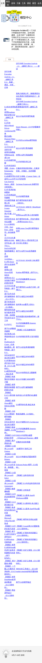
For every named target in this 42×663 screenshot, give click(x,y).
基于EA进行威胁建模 (24, 387)
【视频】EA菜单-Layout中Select (10, 475)
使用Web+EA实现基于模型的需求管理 (9, 280)
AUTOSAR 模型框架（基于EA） (9, 288)
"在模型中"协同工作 (24, 449)
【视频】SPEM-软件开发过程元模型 (9, 422)
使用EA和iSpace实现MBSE (8, 272)
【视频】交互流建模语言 (26, 330)
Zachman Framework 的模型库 (27, 184)
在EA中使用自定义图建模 (26, 373)
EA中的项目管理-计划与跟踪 (27, 336)
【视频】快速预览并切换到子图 (9, 379)
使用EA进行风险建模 (24, 155)
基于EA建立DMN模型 (24, 296)
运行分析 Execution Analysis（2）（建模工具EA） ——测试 (28, 66)
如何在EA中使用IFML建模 (26, 395)
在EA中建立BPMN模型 (25, 356)
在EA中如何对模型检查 (25, 116)
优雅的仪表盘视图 (23, 442)
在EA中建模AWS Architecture (27, 422)
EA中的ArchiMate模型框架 (26, 140)
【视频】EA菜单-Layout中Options (10, 448)
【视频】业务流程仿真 (25, 475)
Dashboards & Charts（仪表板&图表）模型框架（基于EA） (9, 347)
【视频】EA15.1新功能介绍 (9, 395)
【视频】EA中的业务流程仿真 (28, 483)
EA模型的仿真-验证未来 (25, 405)
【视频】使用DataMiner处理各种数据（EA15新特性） (10, 582)
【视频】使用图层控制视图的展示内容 (9, 387)
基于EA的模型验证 (23, 582)
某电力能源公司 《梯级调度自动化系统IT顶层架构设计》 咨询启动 (28, 96)
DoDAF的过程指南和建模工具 (10, 251)
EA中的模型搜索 (22, 196)
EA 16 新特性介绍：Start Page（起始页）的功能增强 (9, 229)
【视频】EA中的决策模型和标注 (10, 496)
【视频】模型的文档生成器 (27, 519)
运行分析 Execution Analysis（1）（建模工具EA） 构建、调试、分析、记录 (9, 79)
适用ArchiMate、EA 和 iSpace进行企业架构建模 (9, 261)
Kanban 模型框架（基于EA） (27, 272)
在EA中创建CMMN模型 (25, 379)
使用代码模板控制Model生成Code (9, 155)
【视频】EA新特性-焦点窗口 (27, 503)
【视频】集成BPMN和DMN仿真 (10, 510)
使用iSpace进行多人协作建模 (27, 215)
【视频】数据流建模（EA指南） (10, 430)
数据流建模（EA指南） (25, 414)
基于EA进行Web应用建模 (26, 251)
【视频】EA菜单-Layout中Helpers (10, 456)
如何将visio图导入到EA (25, 304)
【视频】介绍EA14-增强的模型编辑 (9, 414)
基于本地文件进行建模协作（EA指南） (9, 304)
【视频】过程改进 (23, 490)
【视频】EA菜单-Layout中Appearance (10, 483)
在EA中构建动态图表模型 (26, 457)
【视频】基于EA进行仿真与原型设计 (10, 534)
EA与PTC (8, 324)
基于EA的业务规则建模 (25, 347)
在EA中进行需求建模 (24, 148)
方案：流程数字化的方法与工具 (9, 317)
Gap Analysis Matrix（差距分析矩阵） (9, 184)
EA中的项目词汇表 (23, 162)
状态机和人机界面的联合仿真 (9, 336)
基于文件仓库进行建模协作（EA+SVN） (9, 296)
